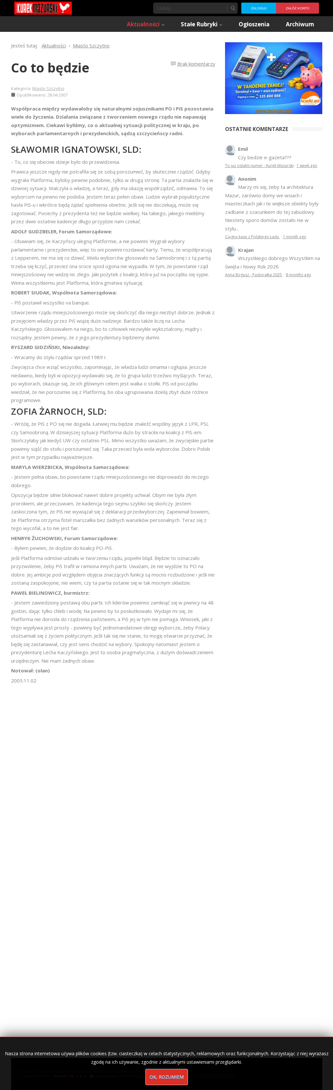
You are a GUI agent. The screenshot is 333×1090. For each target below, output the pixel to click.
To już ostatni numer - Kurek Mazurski (259, 165)
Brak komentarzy (196, 63)
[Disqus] (113, 776)
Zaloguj (258, 8)
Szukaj (232, 8)
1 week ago (307, 165)
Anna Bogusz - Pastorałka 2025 (254, 275)
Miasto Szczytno (48, 88)
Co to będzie (50, 67)
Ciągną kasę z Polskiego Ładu (252, 237)
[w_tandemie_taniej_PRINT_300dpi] (273, 77)
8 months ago (298, 275)
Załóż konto (297, 8)
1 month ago (294, 237)
